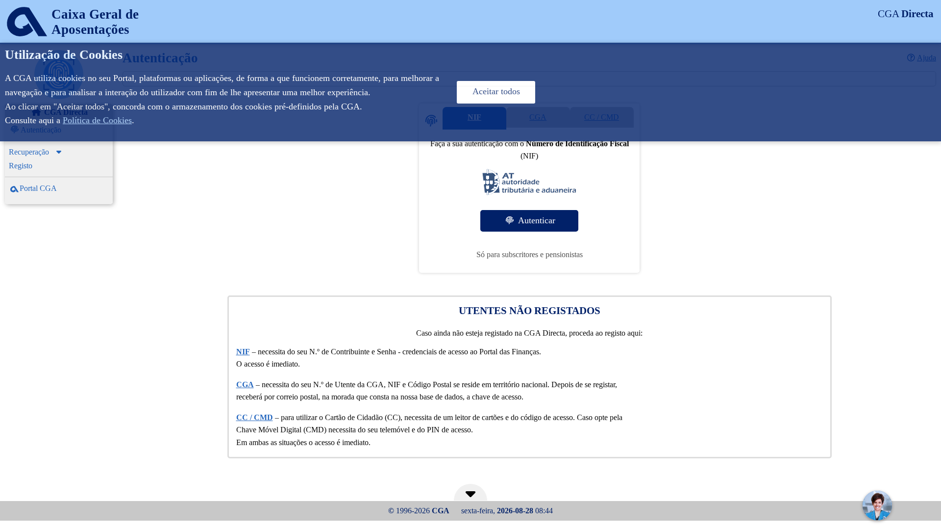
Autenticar (535, 220)
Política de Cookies (97, 120)
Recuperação (29, 152)
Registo (20, 165)
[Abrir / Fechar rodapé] (470, 496)
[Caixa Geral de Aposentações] (69, 41)
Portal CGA (38, 188)
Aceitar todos (496, 91)
